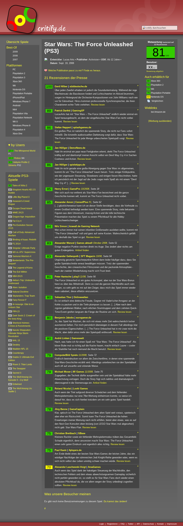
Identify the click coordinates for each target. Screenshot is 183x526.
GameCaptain (77, 409)
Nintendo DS (155, 97)
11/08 (83, 276)
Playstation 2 (155, 85)
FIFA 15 (16, 311)
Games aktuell (84, 243)
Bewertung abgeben (155, 71)
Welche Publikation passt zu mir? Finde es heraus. (74, 70)
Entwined (17, 384)
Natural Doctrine (20, 292)
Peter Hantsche (63, 276)
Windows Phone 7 (21, 101)
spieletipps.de (77, 164)
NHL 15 (16, 340)
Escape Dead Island (22, 208)
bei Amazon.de (158, 112)
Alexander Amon (64, 202)
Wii (150, 89)
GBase (81, 433)
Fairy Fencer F (19, 300)
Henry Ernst (61, 189)
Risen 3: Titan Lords (22, 364)
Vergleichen (157, 101)
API (138, 524)
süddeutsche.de (78, 86)
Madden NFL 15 (20, 349)
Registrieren (112, 524)
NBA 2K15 (18, 276)
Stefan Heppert (63, 127)
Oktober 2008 (100, 243)
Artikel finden (82, 250)
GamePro (75, 189)
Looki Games (80, 388)
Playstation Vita (20, 113)
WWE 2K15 (18, 213)
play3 (76, 276)
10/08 (99, 256)
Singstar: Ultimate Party (24, 248)
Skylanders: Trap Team (24, 296)
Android (16, 105)
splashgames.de (82, 127)
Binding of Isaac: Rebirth (24, 240)
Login (101, 524)
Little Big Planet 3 (21, 197)
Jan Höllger (61, 147)
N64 (15, 109)
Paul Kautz (61, 450)
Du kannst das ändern (115, 501)
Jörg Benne (61, 409)
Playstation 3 (19, 77)
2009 (15, 52)
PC (14, 69)
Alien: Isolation (20, 287)
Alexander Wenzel (65, 243)
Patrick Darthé (62, 110)
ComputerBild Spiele (66, 355)
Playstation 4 (19, 129)
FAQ (123, 524)
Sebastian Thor (63, 297)
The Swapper (19, 369)
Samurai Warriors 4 (22, 256)
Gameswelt (78, 338)
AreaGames (94, 467)
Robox (17, 158)
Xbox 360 (153, 81)
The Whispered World (24, 151)
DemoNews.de (77, 147)
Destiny (16, 345)
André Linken (62, 338)
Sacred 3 (17, 373)
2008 (15, 55)
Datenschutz (148, 524)
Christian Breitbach (65, 433)
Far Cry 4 (17, 221)
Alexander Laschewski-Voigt (70, 467)
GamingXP (78, 110)
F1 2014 (17, 244)
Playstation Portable (158, 93)
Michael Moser (63, 371)
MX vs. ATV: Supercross (24, 252)
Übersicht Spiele (17, 42)
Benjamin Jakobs (64, 317)
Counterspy (18, 353)
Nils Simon (61, 226)
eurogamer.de (83, 317)
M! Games (78, 371)
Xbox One (17, 133)
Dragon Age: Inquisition (24, 217)
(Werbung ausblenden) (159, 121)
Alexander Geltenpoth (67, 256)
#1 (90, 202)
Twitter (130, 524)
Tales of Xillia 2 (20, 185)
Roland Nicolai (63, 388)
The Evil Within (20, 272)
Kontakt (160, 524)
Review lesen (98, 104)
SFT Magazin (88, 256)
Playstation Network (22, 117)
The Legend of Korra (23, 268)
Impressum (172, 524)
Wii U (15, 121)
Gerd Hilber (61, 86)
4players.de (75, 450)
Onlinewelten (81, 297)
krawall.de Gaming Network (84, 226)
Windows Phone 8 (21, 125)
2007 (15, 59)
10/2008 (85, 189)
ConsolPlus (81, 202)
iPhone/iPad (19, 97)
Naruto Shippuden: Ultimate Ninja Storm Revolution (19, 333)
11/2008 (82, 355)
